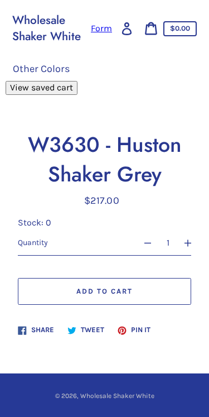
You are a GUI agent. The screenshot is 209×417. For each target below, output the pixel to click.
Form (101, 28)
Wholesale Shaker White (46, 28)
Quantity (33, 242)
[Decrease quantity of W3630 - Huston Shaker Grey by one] (142, 243)
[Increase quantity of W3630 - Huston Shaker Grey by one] (193, 243)
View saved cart (41, 87)
